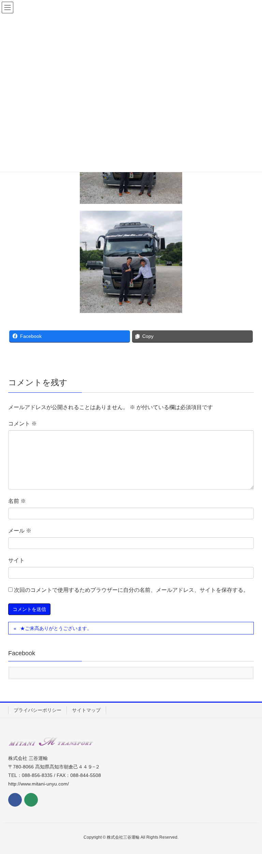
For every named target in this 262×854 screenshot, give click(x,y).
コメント (22, 423)
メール (19, 531)
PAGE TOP (248, 822)
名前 (17, 501)
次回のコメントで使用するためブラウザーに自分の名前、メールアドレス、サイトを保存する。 (131, 590)
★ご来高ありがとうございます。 (56, 628)
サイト (16, 560)
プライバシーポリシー (37, 710)
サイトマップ (86, 710)
